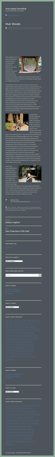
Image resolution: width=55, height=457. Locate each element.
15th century (9, 324)
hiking (7, 208)
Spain (31, 350)
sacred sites (9, 350)
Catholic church (10, 333)
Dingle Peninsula (11, 336)
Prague (27, 347)
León (28, 339)
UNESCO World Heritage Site (14, 356)
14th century (36, 321)
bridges (26, 327)
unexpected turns (29, 356)
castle (30, 330)
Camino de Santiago (11, 330)
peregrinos (30, 344)
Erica (9, 207)
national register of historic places (33, 208)
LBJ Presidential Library (14, 289)
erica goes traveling (16, 8)
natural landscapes (10, 210)
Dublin (19, 336)
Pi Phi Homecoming (11, 347)
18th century (18, 324)
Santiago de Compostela (21, 350)
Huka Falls (10, 293)
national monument (13, 208)
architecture (19, 327)
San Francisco (25, 207)
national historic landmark (13, 342)
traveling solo (28, 353)
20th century (33, 207)
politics (21, 347)
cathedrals (37, 330)
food (24, 336)
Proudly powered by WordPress (23, 452)
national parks (21, 208)
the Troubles (10, 353)
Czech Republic (28, 333)
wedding (23, 210)
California (19, 207)
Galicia (36, 336)
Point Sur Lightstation (13, 291)
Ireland (23, 339)
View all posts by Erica (35, 201)
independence (15, 339)
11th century (9, 321)
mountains (35, 339)
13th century (27, 321)
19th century (28, 324)
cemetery (19, 333)
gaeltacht (30, 336)
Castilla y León (23, 330)
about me (9, 247)
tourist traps (18, 353)
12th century (18, 321)
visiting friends (10, 359)
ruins (32, 347)
